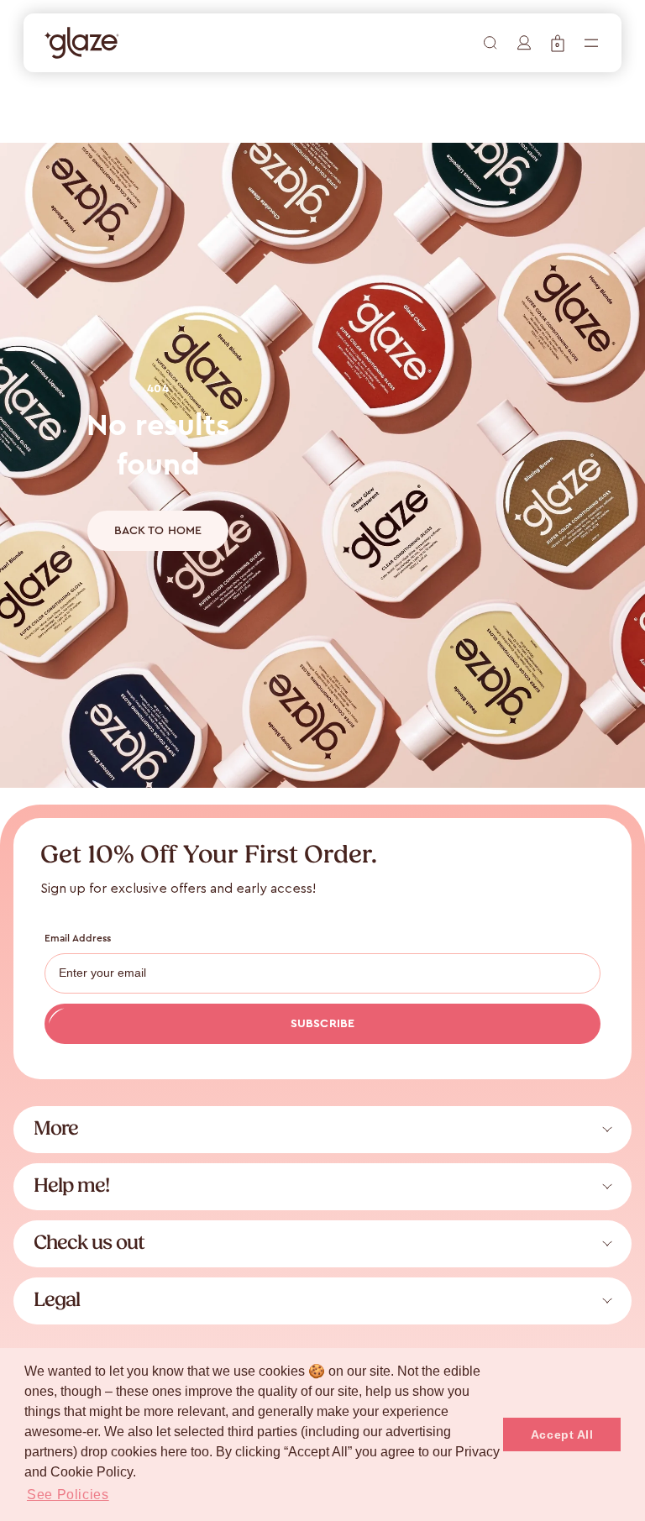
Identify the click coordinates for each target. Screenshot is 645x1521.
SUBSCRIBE (322, 1024)
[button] (557, 43)
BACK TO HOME (158, 531)
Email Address (78, 938)
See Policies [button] (68, 1494)
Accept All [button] (562, 1434)
